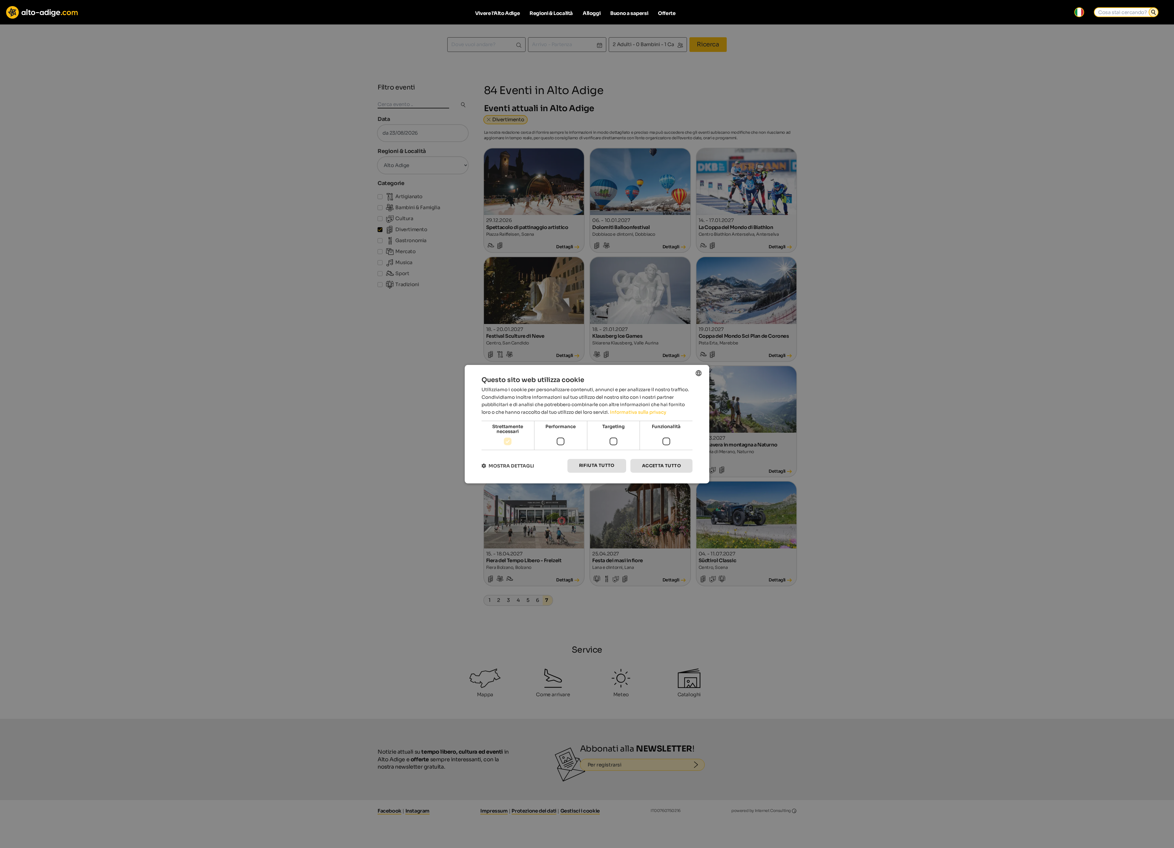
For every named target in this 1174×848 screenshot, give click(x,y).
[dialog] (587, 424)
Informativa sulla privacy (638, 412)
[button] (508, 465)
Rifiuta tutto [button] (597, 465)
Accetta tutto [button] (661, 465)
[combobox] (699, 373)
